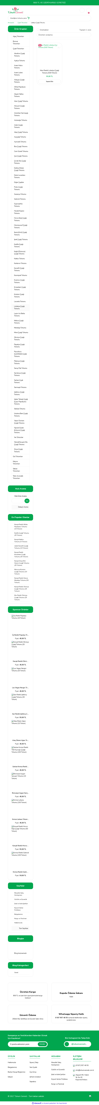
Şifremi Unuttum (35, 1077)
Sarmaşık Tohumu (20, 387)
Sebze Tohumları (16, 470)
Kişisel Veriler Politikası (59, 1079)
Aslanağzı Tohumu (20, 120)
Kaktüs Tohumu (19, 259)
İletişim (10, 1077)
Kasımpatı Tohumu (20, 275)
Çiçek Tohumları (18, 49)
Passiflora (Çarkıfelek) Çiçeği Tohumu (20, 354)
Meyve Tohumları (16, 462)
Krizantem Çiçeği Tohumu (20, 288)
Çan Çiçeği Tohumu (21, 156)
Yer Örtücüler (18, 437)
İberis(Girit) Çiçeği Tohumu (20, 233)
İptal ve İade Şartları (58, 1074)
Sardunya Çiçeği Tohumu (20, 374)
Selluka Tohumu (19, 409)
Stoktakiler (44, 30)
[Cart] (88, 10)
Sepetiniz (33, 1082)
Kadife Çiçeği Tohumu (18, 245)
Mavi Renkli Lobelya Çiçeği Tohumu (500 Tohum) (49, 71)
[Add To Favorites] (59, 46)
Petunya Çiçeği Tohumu (19, 362)
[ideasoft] (37, 1103)
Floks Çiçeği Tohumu (18, 188)
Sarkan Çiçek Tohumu (18, 381)
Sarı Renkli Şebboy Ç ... (20, 714)
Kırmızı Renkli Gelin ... (20, 872)
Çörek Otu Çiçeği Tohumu (20, 162)
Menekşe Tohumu (20, 328)
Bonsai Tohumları (16, 42)
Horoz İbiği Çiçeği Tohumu (20, 219)
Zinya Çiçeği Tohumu (18, 450)
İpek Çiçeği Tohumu (21, 239)
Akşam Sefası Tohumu (19, 95)
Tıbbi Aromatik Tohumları (18, 477)
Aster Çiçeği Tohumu (18, 126)
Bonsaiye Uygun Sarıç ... (20, 793)
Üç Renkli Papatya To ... (20, 635)
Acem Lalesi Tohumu (18, 74)
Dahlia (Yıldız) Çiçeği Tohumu (19, 169)
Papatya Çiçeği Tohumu (19, 345)
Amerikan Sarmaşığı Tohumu (21, 114)
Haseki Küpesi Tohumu (19, 212)
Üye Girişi (33, 1072)
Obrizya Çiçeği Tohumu (19, 338)
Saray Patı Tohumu (20, 368)
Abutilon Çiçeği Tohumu (19, 54)
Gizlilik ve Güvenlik (58, 1070)
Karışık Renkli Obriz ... (20, 661)
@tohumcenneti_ (79, 1044)
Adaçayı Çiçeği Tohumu (19, 81)
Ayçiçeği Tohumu (20, 137)
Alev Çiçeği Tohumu (21, 101)
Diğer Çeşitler (19, 182)
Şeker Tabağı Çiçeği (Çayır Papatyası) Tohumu (21, 401)
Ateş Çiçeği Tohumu (21, 132)
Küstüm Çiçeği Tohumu (19, 295)
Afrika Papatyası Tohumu (20, 88)
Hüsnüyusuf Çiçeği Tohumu (20, 226)
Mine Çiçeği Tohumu (21, 332)
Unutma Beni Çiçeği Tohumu (21, 414)
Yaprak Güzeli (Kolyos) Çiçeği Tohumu (19, 430)
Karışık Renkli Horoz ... (20, 846)
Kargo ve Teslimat (57, 1084)
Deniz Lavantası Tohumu (19, 176)
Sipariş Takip (34, 1062)
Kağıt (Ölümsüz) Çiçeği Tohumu (19, 252)
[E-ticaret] (49, 1103)
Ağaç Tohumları (18, 36)
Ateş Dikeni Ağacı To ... (20, 740)
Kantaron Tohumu (20, 263)
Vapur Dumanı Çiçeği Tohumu (19, 422)
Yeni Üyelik (33, 1067)
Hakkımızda (12, 1062)
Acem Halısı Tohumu (18, 66)
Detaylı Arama (23, 507)
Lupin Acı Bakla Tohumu (19, 314)
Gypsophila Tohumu (18, 205)
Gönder (42, 1044)
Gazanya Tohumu (20, 194)
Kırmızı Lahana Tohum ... (20, 819)
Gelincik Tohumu (20, 199)
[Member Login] (82, 10)
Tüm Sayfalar (23, 928)
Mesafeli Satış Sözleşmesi (56, 1063)
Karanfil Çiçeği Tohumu (19, 269)
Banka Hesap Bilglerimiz (16, 1072)
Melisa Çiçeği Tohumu (19, 322)
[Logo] (15, 10)
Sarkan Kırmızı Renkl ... (21, 767)
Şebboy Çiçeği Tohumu (19, 393)
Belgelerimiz (12, 1067)
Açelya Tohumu (19, 61)
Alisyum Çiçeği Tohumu (19, 107)
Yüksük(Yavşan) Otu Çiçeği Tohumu (21, 443)
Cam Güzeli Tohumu (21, 151)
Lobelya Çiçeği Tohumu (38, 23)
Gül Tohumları (18, 456)
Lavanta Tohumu (20, 301)
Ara (27, 501)
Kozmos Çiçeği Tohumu (19, 281)
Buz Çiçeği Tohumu (20, 146)
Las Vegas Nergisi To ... (20, 688)
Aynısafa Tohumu (20, 142)
